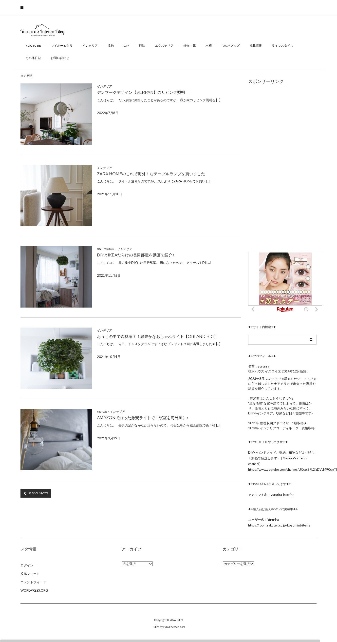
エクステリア (164, 45)
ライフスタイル (283, 45)
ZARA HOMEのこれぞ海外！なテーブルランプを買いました (151, 174)
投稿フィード (30, 574)
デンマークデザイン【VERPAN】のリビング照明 (141, 92)
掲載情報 (256, 45)
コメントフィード (33, 582)
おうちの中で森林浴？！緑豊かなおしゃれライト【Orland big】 (157, 336)
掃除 (142, 45)
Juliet (179, 620)
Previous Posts (38, 493)
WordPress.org (34, 590)
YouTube (33, 45)
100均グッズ (231, 45)
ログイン (26, 565)
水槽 (209, 45)
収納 (111, 45)
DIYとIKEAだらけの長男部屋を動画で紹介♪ (135, 255)
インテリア (90, 45)
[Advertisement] (282, 168)
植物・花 (189, 45)
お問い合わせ (60, 58)
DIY (126, 45)
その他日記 (33, 58)
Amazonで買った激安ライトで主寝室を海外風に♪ (142, 417)
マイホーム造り (62, 45)
